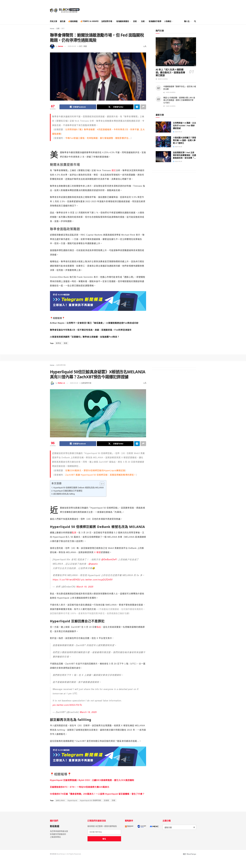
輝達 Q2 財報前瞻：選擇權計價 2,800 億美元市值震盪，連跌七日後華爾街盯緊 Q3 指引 (179, 100)
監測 (74, 533)
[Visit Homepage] (64, 9)
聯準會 (58, 343)
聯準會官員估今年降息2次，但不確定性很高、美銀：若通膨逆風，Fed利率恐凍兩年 (91, 330)
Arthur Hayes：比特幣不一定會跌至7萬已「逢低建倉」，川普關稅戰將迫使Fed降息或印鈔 (94, 323)
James (60, 46)
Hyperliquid (72, 800)
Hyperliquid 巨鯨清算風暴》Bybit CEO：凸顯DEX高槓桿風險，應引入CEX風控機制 (92, 780)
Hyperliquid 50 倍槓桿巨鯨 (90, 800)
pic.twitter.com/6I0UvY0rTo (67, 704)
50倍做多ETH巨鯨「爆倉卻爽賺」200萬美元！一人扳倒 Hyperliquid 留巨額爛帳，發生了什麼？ (97, 794)
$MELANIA (60, 800)
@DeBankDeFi (109, 559)
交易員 (106, 800)
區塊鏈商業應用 (122, 21)
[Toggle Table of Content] (101, 484)
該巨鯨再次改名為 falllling (64, 493)
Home (52, 28)
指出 (99, 627)
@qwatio (93, 563)
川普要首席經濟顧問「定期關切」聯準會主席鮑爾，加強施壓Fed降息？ (84, 337)
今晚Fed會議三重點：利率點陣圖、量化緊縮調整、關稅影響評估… (98, 138)
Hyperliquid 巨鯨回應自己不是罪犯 (67, 490)
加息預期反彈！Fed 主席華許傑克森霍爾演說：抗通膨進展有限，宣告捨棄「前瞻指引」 (184, 156)
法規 (143, 21)
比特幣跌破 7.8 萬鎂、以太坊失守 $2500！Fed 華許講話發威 (184, 125)
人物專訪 (167, 21)
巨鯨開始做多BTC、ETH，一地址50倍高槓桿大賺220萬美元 (79, 787)
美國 (85, 46)
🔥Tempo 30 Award (89, 21)
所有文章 (53, 21)
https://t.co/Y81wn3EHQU (66, 579)
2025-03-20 (72, 46)
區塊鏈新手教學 (155, 21)
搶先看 (62, 21)
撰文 (114, 170)
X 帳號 (97, 552)
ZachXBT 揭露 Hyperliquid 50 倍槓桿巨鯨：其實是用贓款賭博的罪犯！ (100, 475)
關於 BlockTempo (189, 854)
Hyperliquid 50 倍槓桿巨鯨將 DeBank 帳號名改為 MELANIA (78, 487)
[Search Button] (195, 21)
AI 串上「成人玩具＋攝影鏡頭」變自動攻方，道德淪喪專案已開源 (170, 72)
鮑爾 (65, 343)
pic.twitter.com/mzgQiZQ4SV (97, 579)
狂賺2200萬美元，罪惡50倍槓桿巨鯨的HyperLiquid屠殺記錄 (95, 470)
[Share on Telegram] (137, 106)
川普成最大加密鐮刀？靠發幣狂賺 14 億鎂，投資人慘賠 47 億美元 (184, 140)
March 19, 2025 (84, 586)
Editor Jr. (61, 383)
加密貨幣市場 (106, 21)
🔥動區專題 (73, 21)
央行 (62, 28)
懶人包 (186, 21)
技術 (135, 21)
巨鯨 (113, 800)
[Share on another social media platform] (143, 106)
